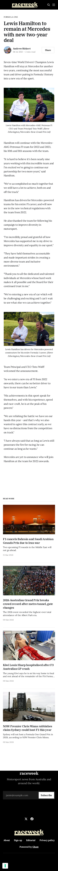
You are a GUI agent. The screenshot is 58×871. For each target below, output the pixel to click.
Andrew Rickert (22, 48)
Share (48, 50)
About (7, 840)
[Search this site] (48, 4)
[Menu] (53, 4)
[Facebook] (31, 818)
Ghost (35, 846)
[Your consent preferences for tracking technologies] (5, 866)
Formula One (11, 17)
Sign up (18, 840)
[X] (26, 818)
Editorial (30, 840)
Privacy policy (47, 840)
